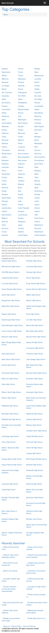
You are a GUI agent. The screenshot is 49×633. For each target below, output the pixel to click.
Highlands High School (34, 414)
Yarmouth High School (34, 442)
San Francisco (7, 92)
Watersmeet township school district (34, 611)
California (5, 133)
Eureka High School (9, 365)
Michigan (37, 136)
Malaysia (37, 170)
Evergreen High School (34, 378)
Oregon (20, 130)
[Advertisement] (24, 43)
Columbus (5, 96)
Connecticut (6, 109)
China (4, 170)
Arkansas (5, 140)
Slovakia (5, 194)
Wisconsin (21, 133)
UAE (36, 215)
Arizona (20, 113)
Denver (20, 89)
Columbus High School (10, 484)
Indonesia (5, 167)
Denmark (37, 228)
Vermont (37, 150)
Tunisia (4, 177)
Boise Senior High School (11, 359)
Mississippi (38, 143)
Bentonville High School (34, 325)
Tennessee (6, 150)
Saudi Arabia (6, 198)
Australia (5, 235)
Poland (20, 204)
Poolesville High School (34, 470)
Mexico (20, 177)
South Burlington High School (12, 325)
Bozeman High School (10, 337)
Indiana (4, 147)
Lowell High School (8, 489)
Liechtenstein (6, 208)
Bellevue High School (33, 425)
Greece (37, 208)
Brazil (20, 187)
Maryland (5, 160)
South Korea (38, 218)
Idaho (4, 119)
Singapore (21, 221)
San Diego (38, 99)
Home (5, 14)
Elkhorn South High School (11, 392)
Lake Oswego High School (35, 359)
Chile (36, 177)
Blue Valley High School (34, 331)
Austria (20, 194)
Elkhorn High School (33, 300)
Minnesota (38, 130)
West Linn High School (10, 378)
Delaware (5, 164)
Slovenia (5, 221)
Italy (19, 191)
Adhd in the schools (10, 571)
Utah (19, 116)
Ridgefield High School (10, 406)
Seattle (36, 89)
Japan (20, 225)
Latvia (36, 201)
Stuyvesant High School (34, 497)
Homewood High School (10, 373)
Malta (36, 174)
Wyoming (37, 116)
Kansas (4, 130)
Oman (20, 170)
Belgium (5, 218)
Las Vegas (5, 85)
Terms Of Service (29, 626)
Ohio (36, 147)
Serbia (4, 184)
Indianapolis (22, 92)
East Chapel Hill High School (36, 459)
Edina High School (8, 384)
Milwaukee (22, 79)
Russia (20, 198)
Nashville (21, 85)
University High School (34, 266)
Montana (37, 119)
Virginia (4, 157)
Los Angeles (38, 106)
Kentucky (21, 150)
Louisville (37, 79)
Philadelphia (22, 102)
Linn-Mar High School (34, 320)
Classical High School (34, 419)
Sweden (21, 232)
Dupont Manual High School (12, 464)
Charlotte (37, 92)
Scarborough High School (11, 320)
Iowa (36, 133)
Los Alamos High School (35, 348)
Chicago (21, 106)
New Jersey (22, 160)
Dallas (20, 99)
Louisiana (21, 147)
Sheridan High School (34, 261)
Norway (20, 218)
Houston (5, 106)
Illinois (20, 143)
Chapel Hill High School (34, 436)
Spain (36, 187)
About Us (6, 626)
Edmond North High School (36, 337)
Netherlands (38, 232)
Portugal (5, 201)
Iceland (4, 211)
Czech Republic (23, 208)
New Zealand (6, 215)
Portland (21, 82)
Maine (36, 140)
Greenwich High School (34, 392)
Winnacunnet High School (11, 266)
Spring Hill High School (34, 342)
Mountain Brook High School (36, 373)
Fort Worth (22, 96)
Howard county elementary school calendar (36, 556)
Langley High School (33, 453)
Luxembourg (22, 215)
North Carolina (23, 153)
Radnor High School (9, 398)
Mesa (36, 72)
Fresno (20, 72)
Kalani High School (8, 295)
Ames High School (32, 314)
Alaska (4, 113)
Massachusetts (23, 109)
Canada (21, 228)
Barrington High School (10, 414)
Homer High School (33, 278)
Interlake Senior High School (36, 431)
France (4, 232)
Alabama (5, 143)
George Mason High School (12, 459)
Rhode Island (6, 153)
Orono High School (8, 442)
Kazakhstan (6, 174)
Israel (4, 225)
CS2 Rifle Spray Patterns (11, 272)
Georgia (37, 194)
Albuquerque (39, 75)
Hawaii (36, 109)
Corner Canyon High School (12, 331)
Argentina (21, 174)
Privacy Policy (16, 626)
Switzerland (38, 225)
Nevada (21, 126)
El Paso (37, 85)
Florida (20, 136)
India (20, 201)
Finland (37, 221)
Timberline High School (34, 354)
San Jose (37, 96)
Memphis (5, 82)
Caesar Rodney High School (36, 289)
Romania (5, 187)
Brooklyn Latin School (34, 519)
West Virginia (39, 126)
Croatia (37, 198)
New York (37, 153)
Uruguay (37, 184)
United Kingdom (40, 235)
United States (23, 235)
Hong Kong (38, 191)
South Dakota (7, 123)
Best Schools (8, 2)
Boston (4, 89)
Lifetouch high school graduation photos (10, 556)
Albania (20, 167)
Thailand (21, 181)
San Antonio (6, 102)
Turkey (4, 181)
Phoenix (37, 102)
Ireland (36, 211)
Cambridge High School (10, 436)
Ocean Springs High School (12, 289)
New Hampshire (24, 157)
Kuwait (4, 191)
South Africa (38, 164)
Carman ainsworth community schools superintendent (9, 588)
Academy (21, 164)
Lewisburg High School (10, 278)
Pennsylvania (39, 160)
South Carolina (39, 157)
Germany (5, 228)
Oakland (5, 68)
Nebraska (5, 126)
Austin (4, 99)
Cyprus (37, 204)
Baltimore (5, 79)
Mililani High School (33, 295)
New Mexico (38, 113)
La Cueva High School (10, 283)
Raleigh (37, 68)
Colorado (37, 123)
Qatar (36, 167)
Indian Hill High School (34, 447)
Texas (4, 136)
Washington (22, 119)
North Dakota (23, 123)
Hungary (21, 211)
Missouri (21, 140)
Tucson (20, 75)
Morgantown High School (11, 300)
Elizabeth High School (34, 464)
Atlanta (4, 75)
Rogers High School (9, 314)
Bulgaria (21, 184)
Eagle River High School (10, 306)
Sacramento (6, 72)
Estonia (4, 204)
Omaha (20, 68)
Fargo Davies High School (35, 283)
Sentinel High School (9, 261)
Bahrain (37, 181)
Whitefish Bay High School (11, 419)
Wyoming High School (34, 484)
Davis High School (8, 354)
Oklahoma (5, 116)
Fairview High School (33, 272)
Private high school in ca (36, 618)
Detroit (36, 82)
